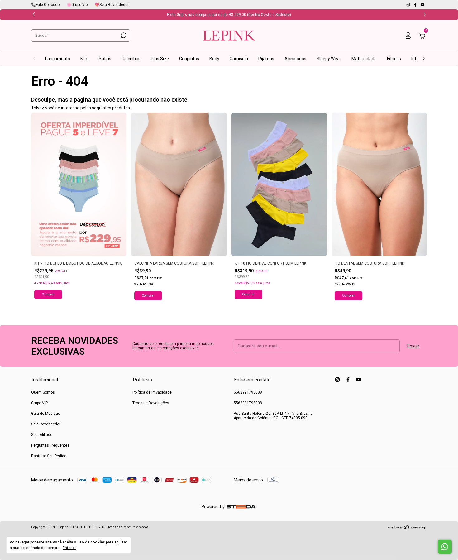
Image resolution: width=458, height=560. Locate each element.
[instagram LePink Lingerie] (408, 4)
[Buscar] (123, 35)
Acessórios (295, 58)
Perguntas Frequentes (50, 445)
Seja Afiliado (41, 435)
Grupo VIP (39, 403)
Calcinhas (131, 58)
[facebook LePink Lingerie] (415, 4)
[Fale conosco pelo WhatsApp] (445, 547)
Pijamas (266, 58)
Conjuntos (189, 58)
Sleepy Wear (329, 58)
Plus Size (160, 58)
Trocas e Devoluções (150, 403)
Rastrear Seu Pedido (48, 456)
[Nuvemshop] (407, 527)
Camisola (239, 58)
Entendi (69, 548)
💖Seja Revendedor (112, 4)
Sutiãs (105, 58)
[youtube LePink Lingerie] (422, 4)
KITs (84, 58)
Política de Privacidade (152, 392)
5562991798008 (248, 392)
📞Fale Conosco (45, 4)
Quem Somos (43, 392)
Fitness (394, 58)
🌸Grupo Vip (77, 4)
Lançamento (57, 58)
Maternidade (364, 58)
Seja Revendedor (45, 424)
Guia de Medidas (45, 413)
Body (214, 58)
